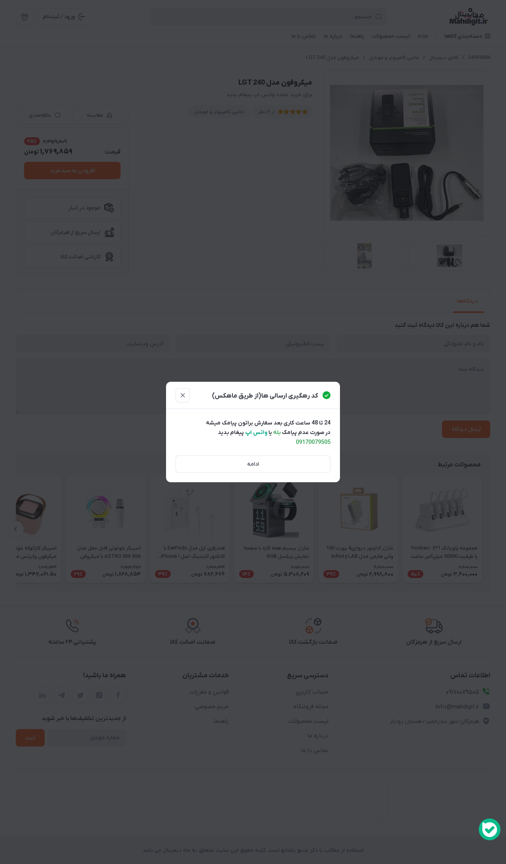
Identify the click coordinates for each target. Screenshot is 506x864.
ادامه (253, 464)
